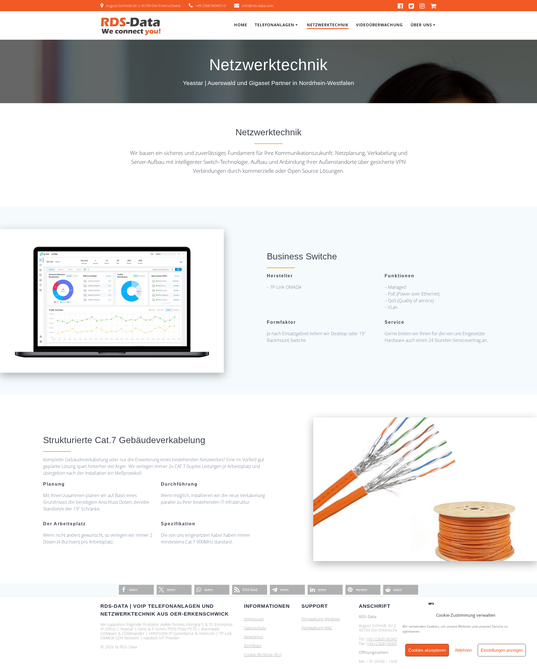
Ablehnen (463, 650)
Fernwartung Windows (321, 618)
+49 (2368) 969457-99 (386, 643)
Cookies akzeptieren (427, 650)
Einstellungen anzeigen (502, 650)
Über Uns (421, 24)
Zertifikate (253, 645)
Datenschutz (255, 627)
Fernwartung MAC (317, 627)
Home (240, 24)
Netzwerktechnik (327, 24)
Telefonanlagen (274, 24)
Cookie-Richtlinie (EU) (262, 654)
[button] (136, 590)
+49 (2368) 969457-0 (384, 639)
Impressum (254, 618)
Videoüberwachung (379, 24)
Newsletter (253, 636)
